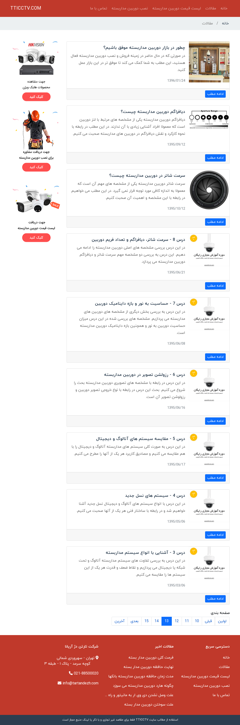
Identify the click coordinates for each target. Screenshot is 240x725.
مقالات (210, 8)
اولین (222, 621)
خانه (224, 8)
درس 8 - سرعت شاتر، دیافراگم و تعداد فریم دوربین (138, 240)
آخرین (120, 621)
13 (167, 621)
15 (146, 621)
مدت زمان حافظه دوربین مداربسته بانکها (140, 676)
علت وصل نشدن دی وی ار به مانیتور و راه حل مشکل (132, 695)
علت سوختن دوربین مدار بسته (148, 704)
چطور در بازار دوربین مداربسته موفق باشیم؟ (144, 48)
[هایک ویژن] (35, 71)
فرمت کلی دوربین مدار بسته (150, 657)
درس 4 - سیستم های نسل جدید (155, 496)
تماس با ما (98, 8)
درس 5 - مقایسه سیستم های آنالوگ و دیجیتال (140, 439)
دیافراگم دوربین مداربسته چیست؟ (153, 112)
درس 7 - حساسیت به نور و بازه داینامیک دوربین (140, 304)
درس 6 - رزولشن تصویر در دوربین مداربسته (144, 375)
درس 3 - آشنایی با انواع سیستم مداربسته (145, 553)
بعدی (135, 621)
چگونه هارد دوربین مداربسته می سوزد (143, 685)
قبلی (208, 621)
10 (197, 621)
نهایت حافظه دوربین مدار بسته (148, 667)
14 (156, 621)
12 (177, 621)
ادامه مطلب (215, 94)
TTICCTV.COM (25, 8)
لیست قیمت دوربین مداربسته (176, 8)
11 (187, 621)
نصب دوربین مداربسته (130, 8)
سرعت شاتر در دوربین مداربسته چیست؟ (147, 176)
